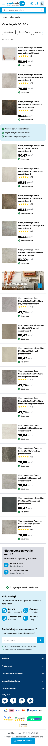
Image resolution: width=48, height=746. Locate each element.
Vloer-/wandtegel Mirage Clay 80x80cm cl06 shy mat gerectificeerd (31, 351)
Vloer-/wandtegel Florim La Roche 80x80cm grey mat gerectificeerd (29, 524)
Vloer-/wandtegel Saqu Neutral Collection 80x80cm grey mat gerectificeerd (30, 301)
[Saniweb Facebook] (13, 701)
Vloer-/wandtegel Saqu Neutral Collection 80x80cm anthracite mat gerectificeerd (31, 401)
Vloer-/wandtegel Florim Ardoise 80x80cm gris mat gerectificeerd (29, 478)
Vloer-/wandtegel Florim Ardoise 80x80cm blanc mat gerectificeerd (30, 428)
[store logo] (16, 3)
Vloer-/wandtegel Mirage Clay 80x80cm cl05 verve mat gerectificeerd (31, 501)
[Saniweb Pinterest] (30, 701)
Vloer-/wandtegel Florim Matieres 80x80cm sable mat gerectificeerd (30, 171)
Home (4, 17)
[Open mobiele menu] (4, 3)
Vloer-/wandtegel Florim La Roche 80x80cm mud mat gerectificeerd (29, 451)
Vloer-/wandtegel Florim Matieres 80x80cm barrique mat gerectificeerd (30, 104)
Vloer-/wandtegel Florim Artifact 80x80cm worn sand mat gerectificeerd (30, 253)
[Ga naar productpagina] (9, 53)
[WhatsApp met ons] (32, 3)
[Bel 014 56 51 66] (37, 3)
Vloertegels (15, 17)
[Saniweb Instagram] (22, 701)
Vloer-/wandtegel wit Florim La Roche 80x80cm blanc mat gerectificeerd (31, 77)
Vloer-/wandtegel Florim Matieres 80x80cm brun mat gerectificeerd (30, 198)
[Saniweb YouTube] (5, 701)
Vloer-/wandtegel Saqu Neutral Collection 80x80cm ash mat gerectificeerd (30, 374)
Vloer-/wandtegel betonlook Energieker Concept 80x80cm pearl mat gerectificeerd (31, 50)
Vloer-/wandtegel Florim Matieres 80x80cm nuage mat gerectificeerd (31, 225)
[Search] (42, 10)
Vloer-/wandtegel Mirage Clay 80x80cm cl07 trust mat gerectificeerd (31, 328)
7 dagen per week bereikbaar (24, 587)
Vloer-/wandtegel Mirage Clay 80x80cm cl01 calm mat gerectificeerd (31, 148)
